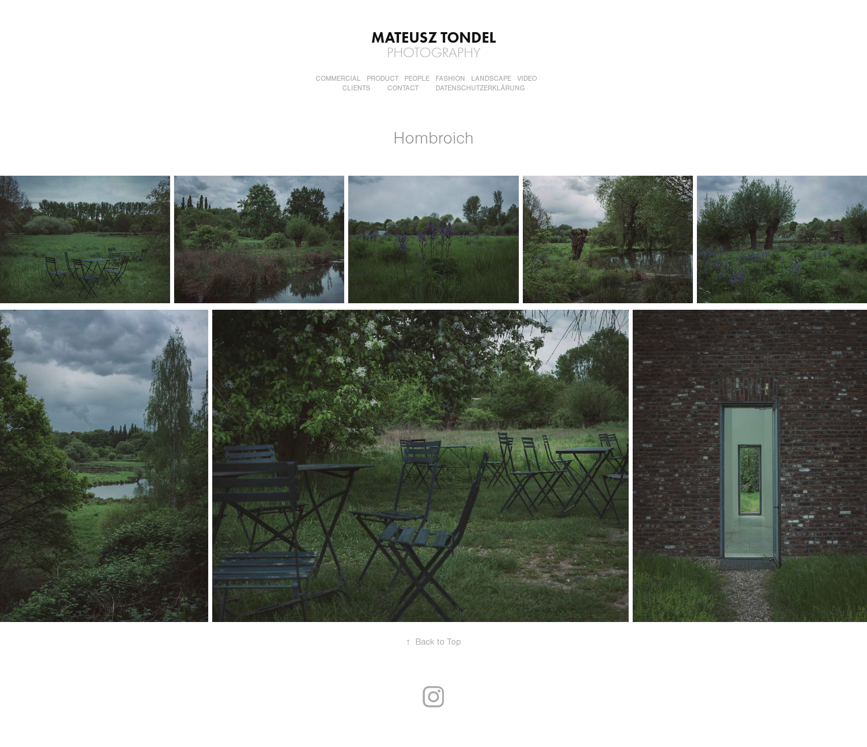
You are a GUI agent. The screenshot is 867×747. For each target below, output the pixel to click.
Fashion (450, 79)
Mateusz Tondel (433, 37)
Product (382, 79)
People (416, 79)
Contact (402, 88)
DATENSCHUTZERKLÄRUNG (480, 88)
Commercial (338, 79)
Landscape (491, 79)
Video (527, 79)
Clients (356, 88)
